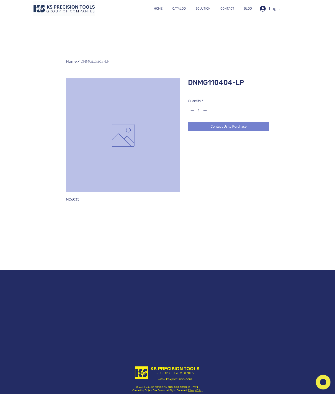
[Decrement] (192, 110)
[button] (179, 8)
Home (71, 61)
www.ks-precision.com (175, 379)
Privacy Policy (195, 390)
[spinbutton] (198, 110)
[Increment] (205, 110)
